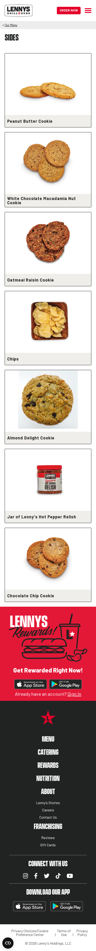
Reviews (48, 838)
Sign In (74, 694)
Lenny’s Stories (48, 803)
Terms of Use (64, 932)
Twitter (46, 876)
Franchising (48, 827)
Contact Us (48, 817)
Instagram (25, 876)
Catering (48, 752)
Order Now (69, 10)
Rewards (48, 765)
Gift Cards (48, 845)
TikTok (58, 876)
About (48, 792)
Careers (48, 810)
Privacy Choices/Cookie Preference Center (29, 932)
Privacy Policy (82, 932)
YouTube (70, 876)
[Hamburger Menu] (86, 10)
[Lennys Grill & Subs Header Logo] (18, 10)
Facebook (36, 876)
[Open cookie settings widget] (8, 943)
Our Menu (11, 25)
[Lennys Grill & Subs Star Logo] (48, 722)
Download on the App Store (30, 684)
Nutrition (48, 779)
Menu (48, 739)
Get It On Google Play (65, 684)
